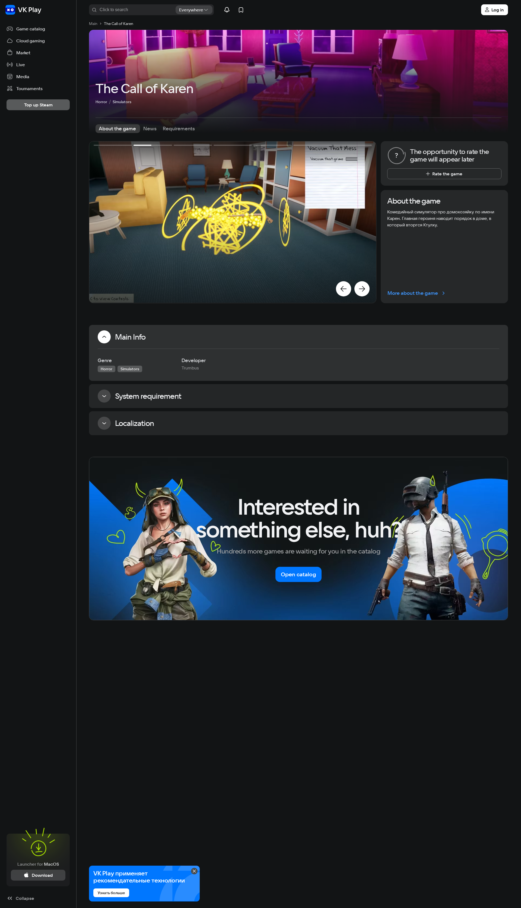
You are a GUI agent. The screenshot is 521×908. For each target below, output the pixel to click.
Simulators (122, 101)
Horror (101, 101)
